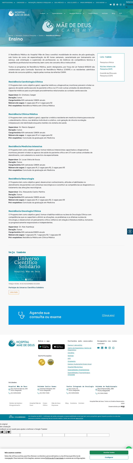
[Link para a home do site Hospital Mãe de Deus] (22, 343)
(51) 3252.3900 (103, 393)
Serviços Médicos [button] (75, 13)
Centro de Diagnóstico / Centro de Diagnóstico (79, 349)
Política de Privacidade (54, 458)
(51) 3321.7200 (44, 393)
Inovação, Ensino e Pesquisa (26, 35)
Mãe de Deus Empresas (56, 404)
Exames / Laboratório (75, 345)
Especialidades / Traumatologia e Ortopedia (79, 374)
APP (120, 13)
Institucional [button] (7, 2)
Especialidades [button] (57, 13)
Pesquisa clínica (107, 62)
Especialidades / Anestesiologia (78, 370)
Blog (113, 13)
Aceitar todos (109, 452)
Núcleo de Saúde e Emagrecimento (15, 404)
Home (11, 35)
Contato (81, 403)
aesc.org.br (79, 418)
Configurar (109, 457)
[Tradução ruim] (7, 432)
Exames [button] (42, 13)
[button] (130, 232)
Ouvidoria (73, 403)
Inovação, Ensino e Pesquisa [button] (39, 2)
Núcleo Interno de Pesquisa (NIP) (107, 68)
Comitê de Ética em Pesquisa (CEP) (108, 74)
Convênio (71, 353)
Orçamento (72, 361)
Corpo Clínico (93, 13)
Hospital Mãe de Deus (75, 367)
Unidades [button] (20, 2)
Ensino (41, 35)
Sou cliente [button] (72, 2)
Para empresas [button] (86, 2)
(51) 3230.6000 (16, 393)
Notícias (105, 13)
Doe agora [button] (100, 2)
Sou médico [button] (59, 2)
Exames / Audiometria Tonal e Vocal (79, 364)
